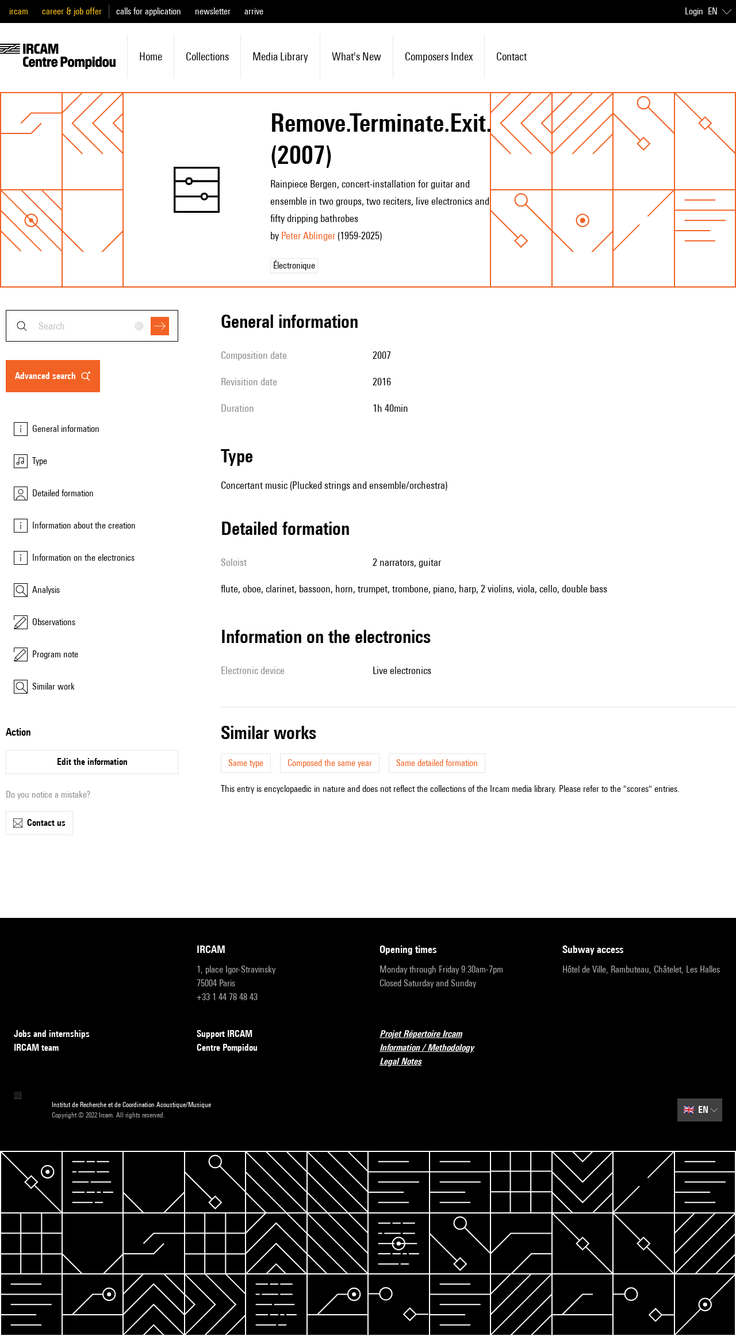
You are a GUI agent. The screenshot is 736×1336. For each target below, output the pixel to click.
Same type (245, 762)
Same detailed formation (437, 762)
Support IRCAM (224, 1033)
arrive (253, 11)
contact (511, 56)
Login (694, 11)
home (150, 56)
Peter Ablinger (308, 235)
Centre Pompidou (227, 1047)
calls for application (148, 11)
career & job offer (72, 11)
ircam (18, 11)
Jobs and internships (52, 1033)
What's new (356, 56)
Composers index (439, 56)
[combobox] (92, 326)
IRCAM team (36, 1047)
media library (280, 56)
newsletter (213, 11)
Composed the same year (330, 762)
